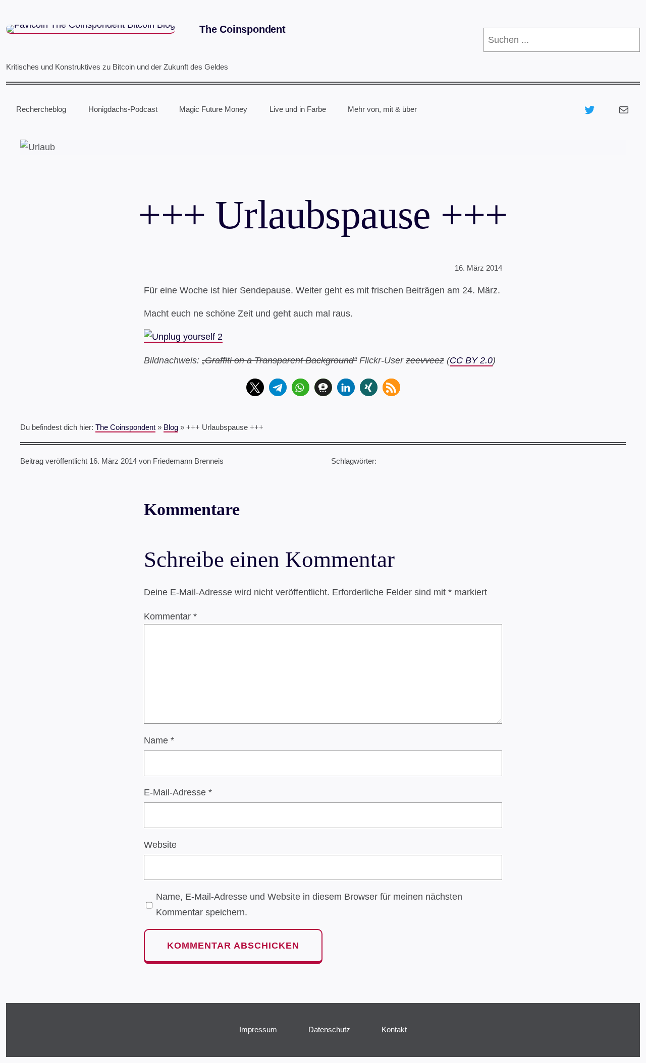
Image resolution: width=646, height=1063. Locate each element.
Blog (171, 427)
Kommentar (170, 616)
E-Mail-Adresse (178, 792)
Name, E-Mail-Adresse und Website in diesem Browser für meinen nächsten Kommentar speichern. (309, 904)
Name (159, 740)
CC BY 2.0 (471, 360)
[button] (255, 387)
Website (160, 845)
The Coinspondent (242, 29)
